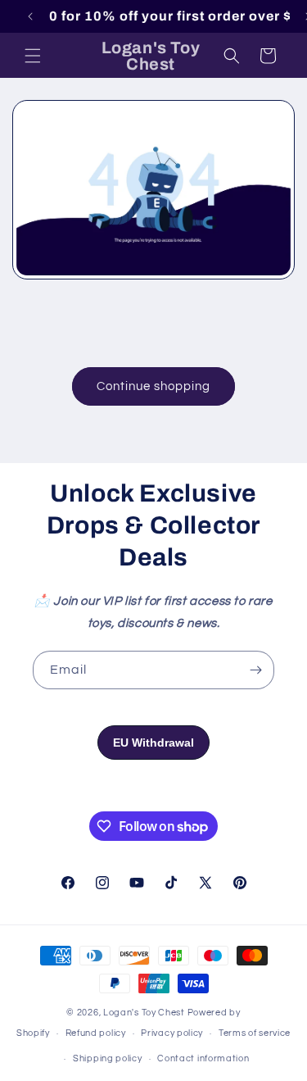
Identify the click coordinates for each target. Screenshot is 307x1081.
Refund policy (95, 1033)
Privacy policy (172, 1033)
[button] (33, 56)
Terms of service (255, 1033)
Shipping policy (107, 1058)
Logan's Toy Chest (144, 1012)
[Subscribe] (255, 670)
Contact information (203, 1058)
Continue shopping (153, 386)
